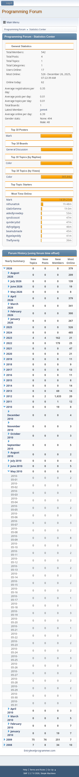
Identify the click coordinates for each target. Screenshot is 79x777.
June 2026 (16, 286)
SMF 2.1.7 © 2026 (31, 773)
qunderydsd (13, 222)
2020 (9, 353)
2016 (9, 375)
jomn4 (43, 109)
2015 (9, 380)
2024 (9, 332)
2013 (9, 391)
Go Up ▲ (52, 769)
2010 (9, 407)
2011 (9, 401)
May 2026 (16, 292)
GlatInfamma (13, 208)
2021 (9, 348)
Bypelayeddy (13, 235)
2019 (9, 359)
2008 (9, 745)
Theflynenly (12, 240)
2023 (9, 337)
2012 (9, 396)
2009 (9, 739)
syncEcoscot (13, 217)
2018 (9, 364)
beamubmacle (14, 231)
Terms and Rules (37, 769)
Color (9, 163)
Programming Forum (22, 11)
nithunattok (12, 204)
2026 (9, 268)
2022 (9, 343)
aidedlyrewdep (14, 213)
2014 (9, 385)
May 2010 (16, 471)
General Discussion (17, 149)
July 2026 (15, 281)
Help (25, 769)
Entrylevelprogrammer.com (39, 750)
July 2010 (15, 460)
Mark (9, 135)
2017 (9, 369)
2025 (9, 327)
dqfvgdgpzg (13, 226)
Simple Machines (48, 773)
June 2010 (16, 466)
